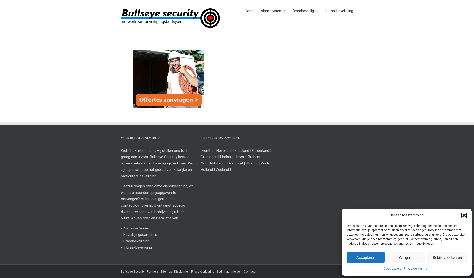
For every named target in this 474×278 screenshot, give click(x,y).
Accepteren (365, 257)
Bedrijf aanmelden (229, 271)
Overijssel (235, 163)
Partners (152, 271)
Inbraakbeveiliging (137, 247)
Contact (249, 271)
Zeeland (222, 169)
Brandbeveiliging (136, 241)
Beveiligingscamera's (140, 234)
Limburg (226, 157)
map (169, 271)
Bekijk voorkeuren (447, 257)
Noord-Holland (212, 163)
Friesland (242, 150)
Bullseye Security (133, 271)
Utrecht (252, 163)
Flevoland (224, 150)
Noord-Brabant (248, 157)
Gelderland (260, 150)
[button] (464, 215)
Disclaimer (181, 271)
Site (163, 271)
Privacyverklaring (415, 268)
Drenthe (207, 150)
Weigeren (406, 257)
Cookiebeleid (392, 268)
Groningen (209, 157)
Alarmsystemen (136, 228)
